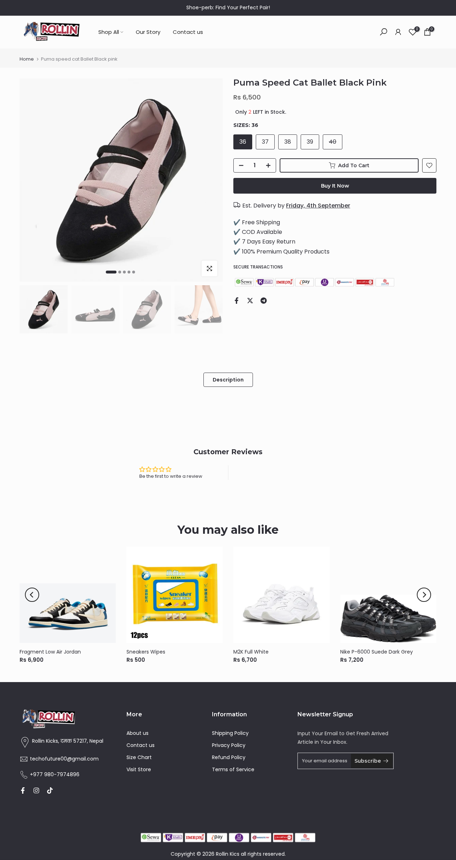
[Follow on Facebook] (23, 790)
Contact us (188, 32)
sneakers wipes (145, 651)
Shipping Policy (230, 733)
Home (27, 59)
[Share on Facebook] (236, 300)
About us (137, 733)
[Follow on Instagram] (36, 790)
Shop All (108, 32)
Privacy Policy (228, 745)
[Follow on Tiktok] (50, 790)
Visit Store (138, 769)
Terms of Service (233, 769)
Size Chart (139, 757)
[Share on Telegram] (263, 300)
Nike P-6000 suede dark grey (376, 651)
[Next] (424, 595)
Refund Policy (228, 757)
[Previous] (32, 595)
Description (228, 379)
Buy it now (335, 186)
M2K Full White (251, 651)
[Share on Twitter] (250, 300)
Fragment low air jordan (50, 651)
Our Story (148, 32)
